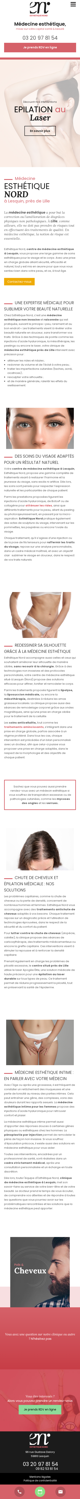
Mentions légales (40, 1477)
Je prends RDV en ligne (40, 47)
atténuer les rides (38, 505)
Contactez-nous (19, 282)
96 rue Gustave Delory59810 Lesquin (40, 1454)
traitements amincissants (24, 727)
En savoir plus (40, 131)
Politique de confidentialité (40, 1480)
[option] (40, 1272)
